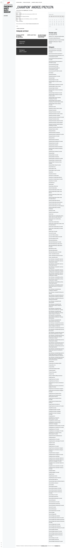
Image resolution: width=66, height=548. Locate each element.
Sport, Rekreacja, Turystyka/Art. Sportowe (56, 259)
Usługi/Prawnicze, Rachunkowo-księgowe (56, 448)
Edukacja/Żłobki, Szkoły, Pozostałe (55, 165)
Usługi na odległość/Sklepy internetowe (55, 375)
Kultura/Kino (51, 172)
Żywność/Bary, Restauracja (53, 496)
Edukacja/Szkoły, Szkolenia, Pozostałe (55, 151)
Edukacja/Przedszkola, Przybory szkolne (56, 113)
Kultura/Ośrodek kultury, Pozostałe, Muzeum (56, 205)
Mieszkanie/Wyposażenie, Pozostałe (55, 252)
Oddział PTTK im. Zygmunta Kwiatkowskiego (56, 36)
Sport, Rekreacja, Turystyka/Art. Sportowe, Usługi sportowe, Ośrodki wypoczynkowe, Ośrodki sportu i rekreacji (56, 274)
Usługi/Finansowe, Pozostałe (54, 379)
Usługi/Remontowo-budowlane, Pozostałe (56, 465)
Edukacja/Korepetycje (52, 74)
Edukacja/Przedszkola (52, 110)
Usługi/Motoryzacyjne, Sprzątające (55, 411)
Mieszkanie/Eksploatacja (53, 240)
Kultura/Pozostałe (52, 210)
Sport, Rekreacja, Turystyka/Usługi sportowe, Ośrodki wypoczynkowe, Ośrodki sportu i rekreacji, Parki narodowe (56, 358)
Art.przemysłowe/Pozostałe (53, 64)
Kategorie (6, 15)
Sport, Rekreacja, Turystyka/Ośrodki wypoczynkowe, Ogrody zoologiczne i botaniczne (55, 305)
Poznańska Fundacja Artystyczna (54, 38)
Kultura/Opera (51, 184)
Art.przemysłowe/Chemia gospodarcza (55, 53)
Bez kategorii (51, 72)
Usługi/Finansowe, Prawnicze (54, 380)
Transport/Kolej (51, 366)
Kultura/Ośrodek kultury (53, 187)
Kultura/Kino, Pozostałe (53, 180)
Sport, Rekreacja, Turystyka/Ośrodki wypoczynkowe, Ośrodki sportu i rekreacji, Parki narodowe (56, 317)
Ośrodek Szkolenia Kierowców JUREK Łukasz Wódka (42, 36)
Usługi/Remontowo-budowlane (54, 456)
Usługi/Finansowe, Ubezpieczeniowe (55, 393)
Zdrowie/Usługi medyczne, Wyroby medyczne (56, 481)
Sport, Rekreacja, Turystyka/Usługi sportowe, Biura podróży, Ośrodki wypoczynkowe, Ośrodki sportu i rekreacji (56, 336)
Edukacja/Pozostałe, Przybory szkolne (55, 108)
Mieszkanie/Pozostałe (52, 248)
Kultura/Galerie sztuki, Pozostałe (54, 170)
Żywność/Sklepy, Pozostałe (53, 537)
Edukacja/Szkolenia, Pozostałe (54, 136)
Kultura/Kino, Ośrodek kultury (54, 175)
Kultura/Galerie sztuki (52, 168)
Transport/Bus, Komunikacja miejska (55, 363)
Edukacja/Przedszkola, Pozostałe (54, 111)
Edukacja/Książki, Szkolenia (53, 88)
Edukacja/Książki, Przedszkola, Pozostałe (56, 84)
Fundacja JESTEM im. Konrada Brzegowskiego (20, 36)
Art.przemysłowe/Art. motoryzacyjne (55, 48)
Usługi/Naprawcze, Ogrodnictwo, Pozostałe (56, 427)
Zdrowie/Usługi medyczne (53, 479)
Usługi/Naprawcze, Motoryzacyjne (54, 420)
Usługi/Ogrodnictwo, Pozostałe (54, 439)
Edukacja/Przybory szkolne (53, 129)
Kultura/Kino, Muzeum (52, 173)
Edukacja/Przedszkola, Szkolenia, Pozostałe (56, 117)
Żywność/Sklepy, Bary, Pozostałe (54, 524)
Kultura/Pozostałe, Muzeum (53, 212)
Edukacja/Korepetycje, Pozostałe (54, 76)
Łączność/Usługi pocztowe (53, 238)
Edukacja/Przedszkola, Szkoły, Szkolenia (56, 122)
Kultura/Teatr (51, 214)
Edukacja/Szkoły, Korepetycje (54, 139)
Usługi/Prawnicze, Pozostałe (54, 446)
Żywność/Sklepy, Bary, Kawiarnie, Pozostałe (56, 517)
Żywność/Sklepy (51, 512)
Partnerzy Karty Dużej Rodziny (8, 9)
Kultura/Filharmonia (52, 166)
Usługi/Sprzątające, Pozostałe (54, 472)
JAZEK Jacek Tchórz (31, 35)
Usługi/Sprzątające (52, 470)
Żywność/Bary (51, 484)
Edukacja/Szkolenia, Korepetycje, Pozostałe (56, 134)
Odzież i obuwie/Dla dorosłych (54, 253)
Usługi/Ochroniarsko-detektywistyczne (55, 435)
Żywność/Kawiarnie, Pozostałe (54, 501)
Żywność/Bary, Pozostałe (53, 494)
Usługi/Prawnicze (52, 444)
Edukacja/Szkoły (51, 137)
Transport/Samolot (52, 370)
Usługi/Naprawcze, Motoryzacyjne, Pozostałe (56, 425)
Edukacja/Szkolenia (20, 28)
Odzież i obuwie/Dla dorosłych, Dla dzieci (56, 255)
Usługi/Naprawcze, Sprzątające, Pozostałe (56, 430)
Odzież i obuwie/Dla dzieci (53, 257)
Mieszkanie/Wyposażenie (53, 250)
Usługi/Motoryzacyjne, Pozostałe (54, 409)
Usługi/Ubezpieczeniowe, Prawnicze (55, 477)
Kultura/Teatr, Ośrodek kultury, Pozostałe (56, 226)
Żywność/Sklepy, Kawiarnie (53, 529)
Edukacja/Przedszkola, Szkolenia (54, 115)
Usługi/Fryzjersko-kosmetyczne (54, 404)
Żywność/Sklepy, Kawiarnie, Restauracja (55, 533)
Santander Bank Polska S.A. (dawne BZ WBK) (56, 39)
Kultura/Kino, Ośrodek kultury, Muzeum (55, 177)
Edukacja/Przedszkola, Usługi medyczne (55, 127)
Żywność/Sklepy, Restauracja (54, 539)
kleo (31, 10)
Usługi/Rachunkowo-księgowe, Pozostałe (56, 454)
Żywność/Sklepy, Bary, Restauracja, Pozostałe (56, 527)
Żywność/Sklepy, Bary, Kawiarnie (54, 515)
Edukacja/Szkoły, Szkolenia (53, 144)
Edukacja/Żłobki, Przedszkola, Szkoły (55, 160)
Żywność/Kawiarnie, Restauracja (54, 503)
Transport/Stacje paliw (53, 372)
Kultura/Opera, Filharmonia (53, 186)
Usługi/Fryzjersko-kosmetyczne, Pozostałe (56, 406)
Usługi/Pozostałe (52, 442)
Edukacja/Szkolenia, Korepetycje (54, 132)
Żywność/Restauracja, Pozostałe (54, 510)
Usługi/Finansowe (52, 377)
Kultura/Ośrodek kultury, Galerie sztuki (55, 189)
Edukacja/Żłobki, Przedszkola (54, 156)
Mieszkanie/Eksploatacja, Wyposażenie (55, 243)
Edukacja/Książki (52, 78)
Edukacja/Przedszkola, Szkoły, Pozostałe (56, 120)
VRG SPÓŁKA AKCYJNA (53, 34)
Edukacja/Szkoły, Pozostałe (53, 143)
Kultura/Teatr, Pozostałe (53, 231)
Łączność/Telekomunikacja (53, 234)
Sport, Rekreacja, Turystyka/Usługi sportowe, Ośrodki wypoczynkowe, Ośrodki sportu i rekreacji (56, 350)
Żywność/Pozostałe (52, 507)
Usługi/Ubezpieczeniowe (53, 475)
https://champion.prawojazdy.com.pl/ (32, 23)
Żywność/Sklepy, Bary (52, 514)
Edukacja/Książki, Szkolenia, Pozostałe (55, 92)
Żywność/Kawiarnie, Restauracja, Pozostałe (56, 505)
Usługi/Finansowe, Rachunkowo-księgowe (56, 388)
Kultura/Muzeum (52, 182)
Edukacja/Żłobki (51, 153)
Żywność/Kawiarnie (52, 500)
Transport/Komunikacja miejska (54, 368)
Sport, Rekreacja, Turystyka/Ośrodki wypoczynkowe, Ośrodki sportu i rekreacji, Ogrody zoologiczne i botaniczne (56, 312)
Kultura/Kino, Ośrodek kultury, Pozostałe (55, 179)
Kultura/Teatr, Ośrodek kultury (54, 221)
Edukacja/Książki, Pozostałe (53, 79)
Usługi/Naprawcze (52, 416)
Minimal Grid (44, 545)
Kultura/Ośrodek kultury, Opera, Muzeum (55, 202)
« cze (56, 29)
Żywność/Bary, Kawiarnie (53, 486)
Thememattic (57, 545)
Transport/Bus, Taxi (52, 365)
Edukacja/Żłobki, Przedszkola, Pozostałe (56, 158)
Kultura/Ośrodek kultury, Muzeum (54, 200)
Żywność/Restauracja (52, 508)
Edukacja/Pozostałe (52, 106)
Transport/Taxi (51, 373)
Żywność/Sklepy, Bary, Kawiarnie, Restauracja (56, 519)
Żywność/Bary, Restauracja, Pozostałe (55, 498)
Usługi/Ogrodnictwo (52, 437)
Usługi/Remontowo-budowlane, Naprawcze (56, 458)
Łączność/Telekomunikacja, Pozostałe (55, 236)
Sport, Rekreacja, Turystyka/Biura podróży (56, 277)
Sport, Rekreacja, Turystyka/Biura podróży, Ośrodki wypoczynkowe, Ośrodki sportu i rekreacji (56, 286)
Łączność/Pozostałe (52, 233)
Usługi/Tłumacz (51, 474)
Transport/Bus (51, 361)
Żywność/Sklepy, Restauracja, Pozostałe (56, 541)
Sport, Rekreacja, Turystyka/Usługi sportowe (56, 327)
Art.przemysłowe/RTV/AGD (53, 66)
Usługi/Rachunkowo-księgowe (54, 452)
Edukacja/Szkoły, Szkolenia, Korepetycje (55, 146)
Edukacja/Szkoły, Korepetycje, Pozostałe (56, 141)
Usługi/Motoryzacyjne (52, 407)
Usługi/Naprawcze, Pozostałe (54, 429)
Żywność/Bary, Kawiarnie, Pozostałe (55, 488)
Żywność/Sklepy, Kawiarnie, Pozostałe (55, 531)
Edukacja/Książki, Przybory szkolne (55, 86)
